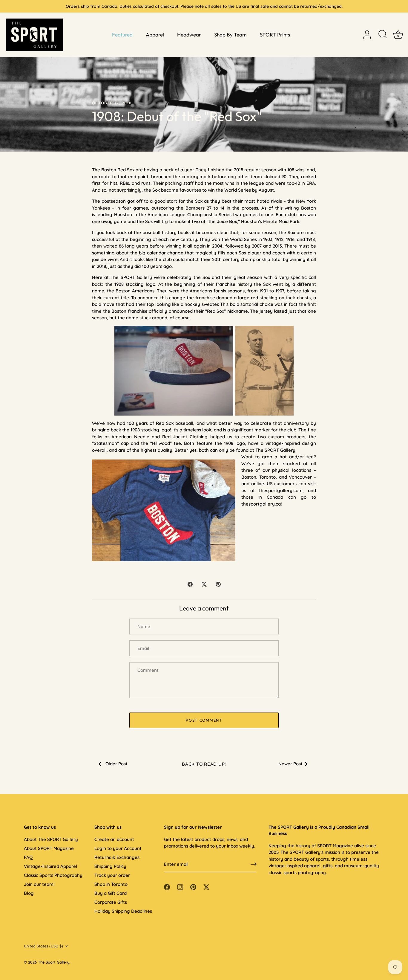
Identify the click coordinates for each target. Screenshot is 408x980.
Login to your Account (118, 848)
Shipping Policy (110, 866)
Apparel (155, 34)
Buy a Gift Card (110, 893)
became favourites (181, 190)
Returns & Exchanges (116, 857)
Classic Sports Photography (53, 875)
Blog (29, 893)
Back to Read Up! (204, 764)
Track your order (112, 875)
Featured (122, 34)
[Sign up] (254, 864)
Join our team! (39, 884)
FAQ (28, 857)
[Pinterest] (193, 886)
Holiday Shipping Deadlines (123, 911)
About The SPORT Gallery (51, 839)
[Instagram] (180, 886)
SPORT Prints (275, 34)
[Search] (382, 34)
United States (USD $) (43, 946)
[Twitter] (206, 886)
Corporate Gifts (110, 902)
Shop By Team (230, 34)
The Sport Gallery (53, 962)
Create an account (114, 839)
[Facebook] (167, 886)
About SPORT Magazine (49, 848)
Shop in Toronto (111, 884)
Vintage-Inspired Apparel (50, 866)
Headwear (189, 34)
